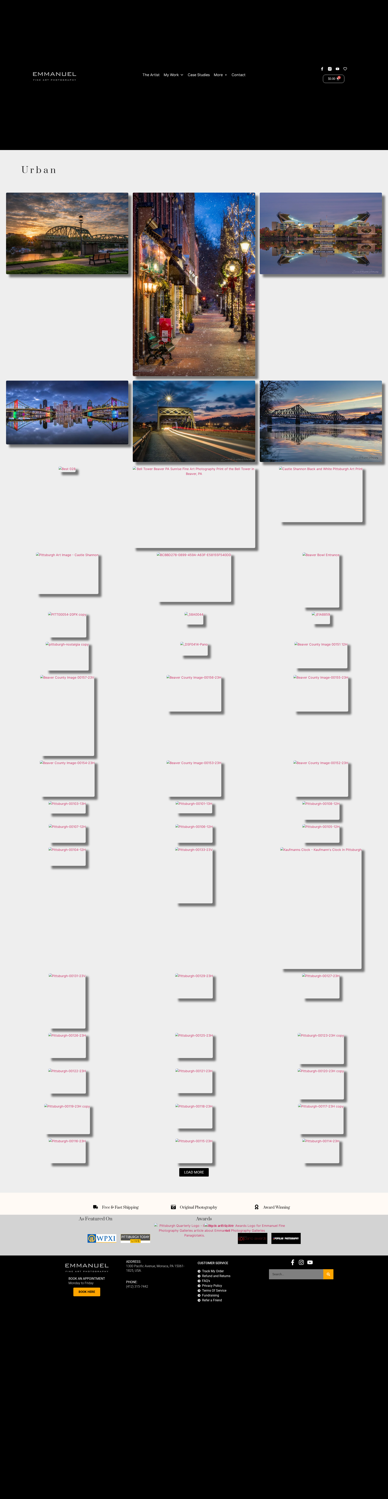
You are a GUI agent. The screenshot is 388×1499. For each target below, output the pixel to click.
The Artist (151, 75)
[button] (194, 1172)
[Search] (328, 1274)
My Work (171, 75)
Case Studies (199, 75)
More (218, 75)
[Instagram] (301, 1262)
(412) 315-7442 (137, 1286)
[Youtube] (337, 69)
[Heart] (345, 69)
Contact (239, 75)
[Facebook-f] (322, 69)
